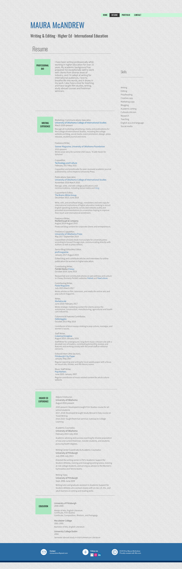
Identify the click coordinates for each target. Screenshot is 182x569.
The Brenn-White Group (65, 195)
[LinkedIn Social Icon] (99, 554)
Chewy (71, 268)
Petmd (90, 278)
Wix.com (138, 553)
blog (97, 188)
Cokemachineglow (63, 336)
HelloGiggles (60, 318)
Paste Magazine (62, 285)
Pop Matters (60, 371)
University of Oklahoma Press (68, 233)
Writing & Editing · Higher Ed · (52, 36)
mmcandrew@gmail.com (59, 553)
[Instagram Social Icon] (95, 554)
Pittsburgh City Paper (65, 356)
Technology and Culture (66, 162)
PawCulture (102, 278)
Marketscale (60, 301)
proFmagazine (61, 252)
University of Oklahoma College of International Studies (80, 122)
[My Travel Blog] (91, 554)
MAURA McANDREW (57, 24)
